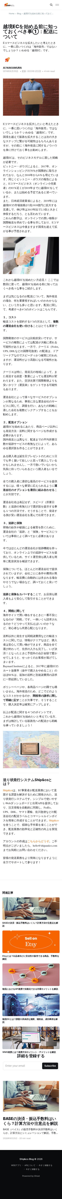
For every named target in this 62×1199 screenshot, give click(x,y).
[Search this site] (51, 4)
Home (11, 13)
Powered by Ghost (31, 1176)
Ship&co (8, 790)
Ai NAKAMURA (12, 67)
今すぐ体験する (45, 1165)
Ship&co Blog (27, 1159)
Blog (19, 13)
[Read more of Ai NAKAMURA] (7, 60)
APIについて (30, 1165)
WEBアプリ (16, 1165)
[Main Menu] (57, 5)
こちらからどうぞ (38, 841)
